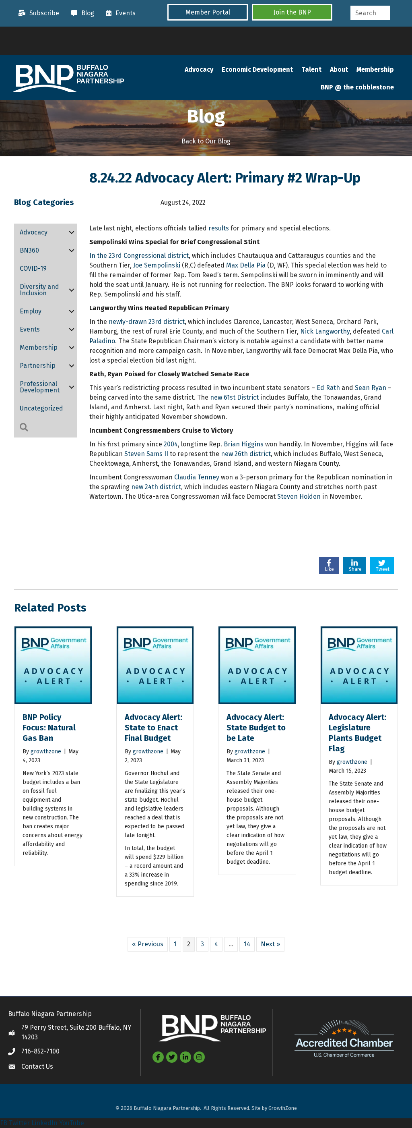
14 (247, 944)
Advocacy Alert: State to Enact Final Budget (153, 727)
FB (3, 1123)
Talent (311, 69)
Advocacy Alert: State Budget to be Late (256, 727)
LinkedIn (44, 1123)
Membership (375, 69)
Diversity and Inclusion (39, 290)
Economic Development (257, 69)
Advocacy (199, 69)
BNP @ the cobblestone (357, 87)
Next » (270, 944)
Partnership (38, 365)
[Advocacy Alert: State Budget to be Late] (257, 664)
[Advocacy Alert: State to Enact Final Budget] (155, 664)
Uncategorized (41, 408)
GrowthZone (282, 1108)
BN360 (29, 250)
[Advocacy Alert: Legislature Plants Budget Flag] (359, 664)
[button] (207, 12)
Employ (30, 311)
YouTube (71, 1123)
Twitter (19, 1123)
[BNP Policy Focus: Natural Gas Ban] (53, 664)
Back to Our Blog (206, 141)
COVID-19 (33, 268)
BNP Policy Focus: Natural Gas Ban (49, 727)
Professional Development (40, 387)
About (339, 69)
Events (30, 329)
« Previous (147, 944)
